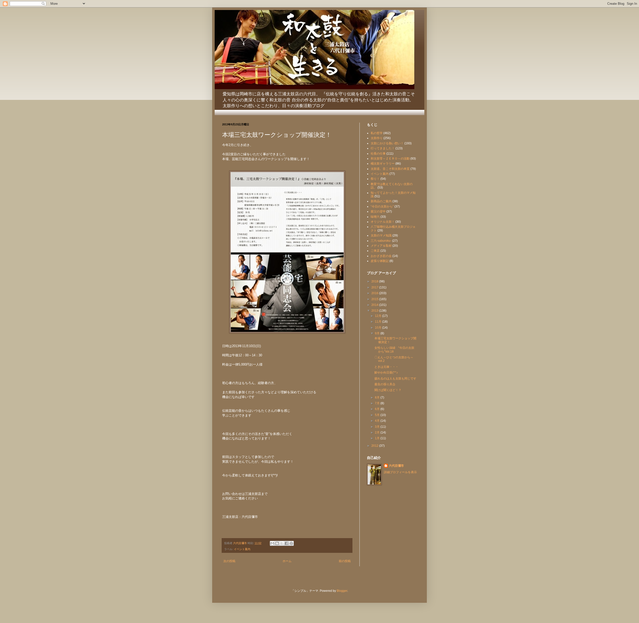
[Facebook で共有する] (286, 543)
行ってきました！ (383, 148)
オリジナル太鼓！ (383, 221)
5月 (377, 415)
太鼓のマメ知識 (381, 235)
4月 (377, 420)
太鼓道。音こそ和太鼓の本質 (390, 169)
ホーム (287, 561)
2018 (375, 281)
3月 (377, 426)
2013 (375, 310)
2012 (375, 445)
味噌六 (375, 216)
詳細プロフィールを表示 (400, 472)
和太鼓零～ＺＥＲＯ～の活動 (390, 158)
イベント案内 (242, 549)
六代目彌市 (396, 465)
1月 (377, 438)
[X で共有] (281, 543)
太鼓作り (377, 138)
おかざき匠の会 (381, 256)
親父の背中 (378, 211)
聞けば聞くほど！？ (387, 390)
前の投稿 (345, 561)
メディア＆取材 (381, 245)
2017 (375, 287)
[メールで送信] (272, 543)
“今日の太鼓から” (382, 206)
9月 (377, 333)
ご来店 (375, 250)
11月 (378, 321)
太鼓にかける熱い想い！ (387, 143)
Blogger (342, 591)
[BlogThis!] (277, 543)
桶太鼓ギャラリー (383, 163)
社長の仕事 (378, 153)
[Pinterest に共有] (291, 543)
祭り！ (375, 179)
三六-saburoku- (381, 240)
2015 (375, 299)
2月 (377, 432)
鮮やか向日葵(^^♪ (386, 372)
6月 (377, 409)
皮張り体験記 (380, 261)
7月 (377, 403)
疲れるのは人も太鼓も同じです (395, 378)
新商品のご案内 (381, 201)
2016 (375, 293)
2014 (375, 305)
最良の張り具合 (384, 384)
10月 (378, 327)
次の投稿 (229, 561)
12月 (378, 316)
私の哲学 (377, 133)
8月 (377, 397)
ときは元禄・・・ (386, 367)
